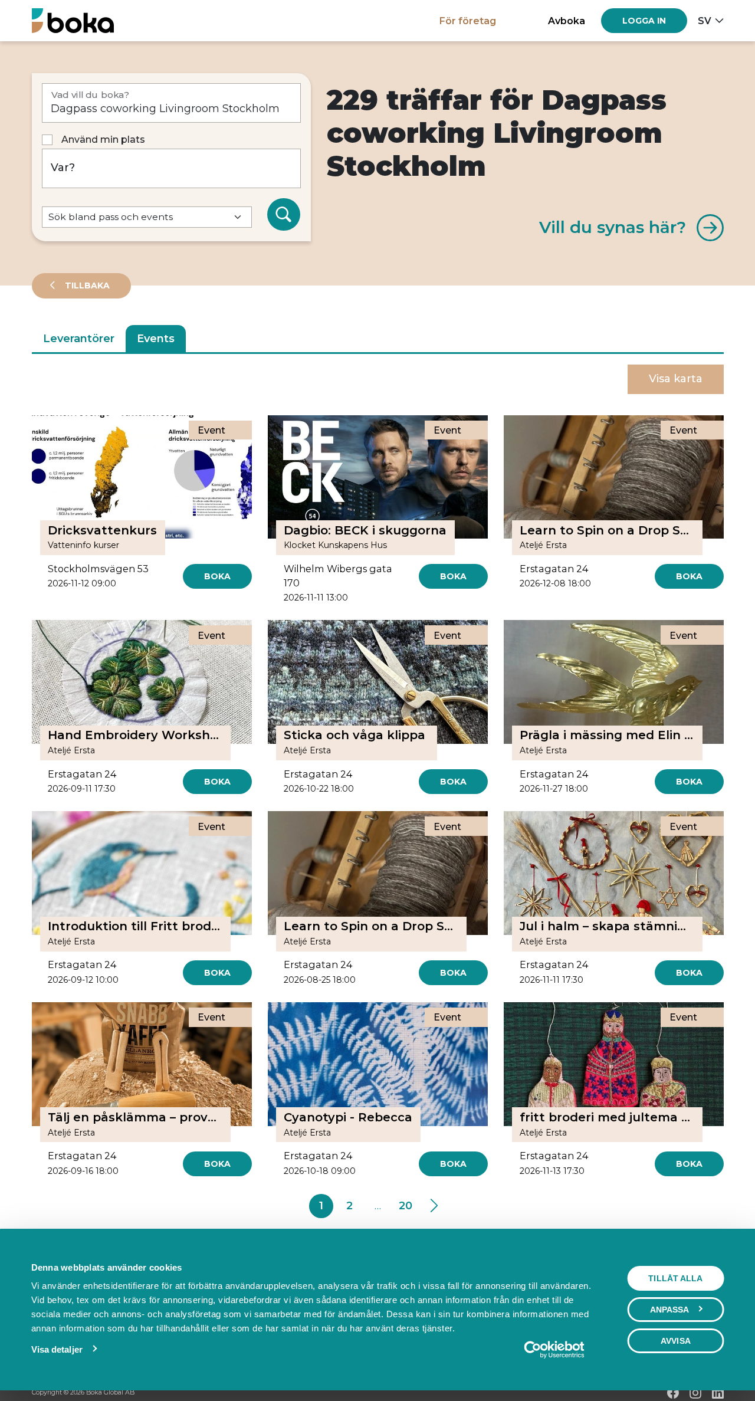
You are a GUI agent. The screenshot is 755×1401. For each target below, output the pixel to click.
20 (405, 1205)
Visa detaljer (57, 1349)
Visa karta (676, 378)
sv (704, 21)
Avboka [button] (566, 21)
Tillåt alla (675, 1278)
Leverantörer (78, 338)
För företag (467, 21)
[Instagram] (695, 1393)
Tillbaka (86, 285)
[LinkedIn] (718, 1393)
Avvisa (676, 1341)
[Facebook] (673, 1393)
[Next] (434, 1206)
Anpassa (670, 1309)
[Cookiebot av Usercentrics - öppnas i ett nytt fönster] (554, 1350)
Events (156, 338)
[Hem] (73, 20)
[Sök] (283, 214)
